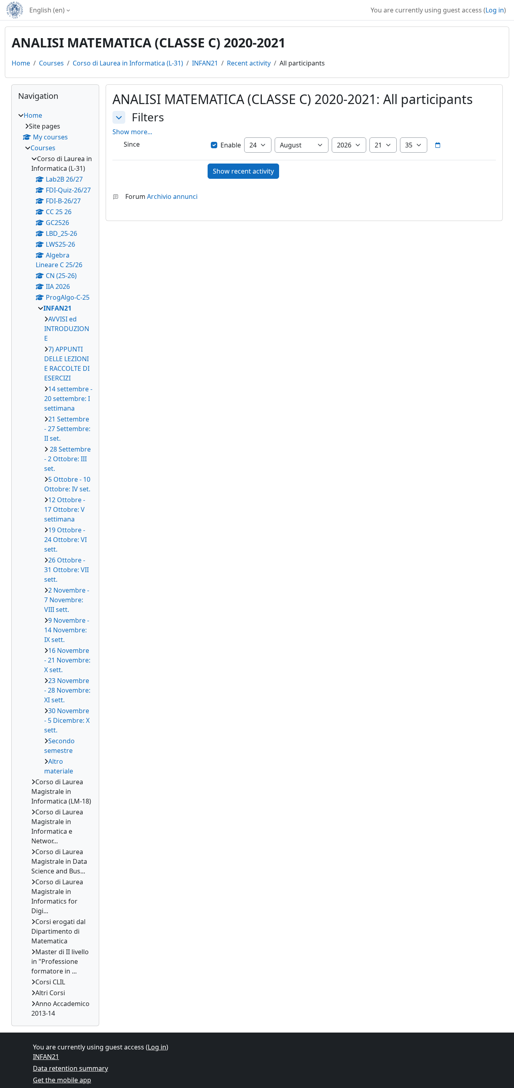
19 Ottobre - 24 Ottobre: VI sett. (65, 540)
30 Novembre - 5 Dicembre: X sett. (67, 720)
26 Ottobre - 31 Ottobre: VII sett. (66, 570)
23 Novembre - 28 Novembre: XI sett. (67, 690)
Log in (494, 10)
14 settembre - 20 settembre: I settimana (68, 398)
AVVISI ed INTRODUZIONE (66, 329)
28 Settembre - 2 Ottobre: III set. (67, 459)
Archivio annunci (172, 196)
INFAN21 (205, 63)
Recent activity (249, 63)
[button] (118, 117)
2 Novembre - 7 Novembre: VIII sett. (66, 600)
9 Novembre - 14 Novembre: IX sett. (66, 630)
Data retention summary (70, 1068)
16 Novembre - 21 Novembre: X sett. (67, 660)
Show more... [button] (132, 131)
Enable (230, 145)
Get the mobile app (62, 1080)
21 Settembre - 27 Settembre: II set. (67, 429)
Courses (51, 63)
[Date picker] (437, 145)
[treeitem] (55, 564)
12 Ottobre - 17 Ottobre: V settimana (64, 509)
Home (21, 63)
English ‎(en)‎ (47, 10)
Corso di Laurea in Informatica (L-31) (128, 63)
